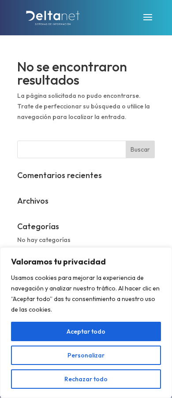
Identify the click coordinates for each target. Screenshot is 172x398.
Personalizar (86, 355)
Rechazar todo (86, 379)
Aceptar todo (86, 331)
